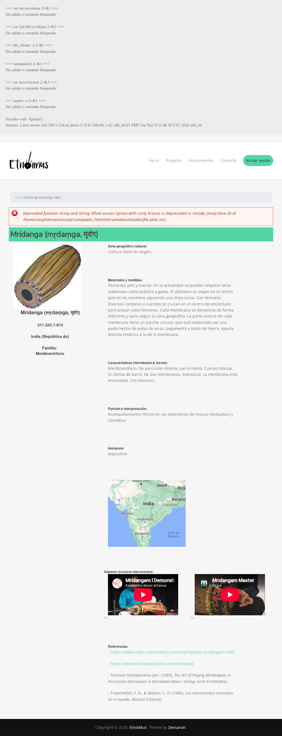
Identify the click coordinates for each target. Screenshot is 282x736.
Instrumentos (200, 160)
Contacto (228, 160)
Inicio (154, 160)
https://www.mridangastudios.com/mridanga (152, 663)
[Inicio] (141, 161)
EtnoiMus (138, 727)
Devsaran (177, 727)
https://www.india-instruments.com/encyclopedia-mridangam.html (172, 652)
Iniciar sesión (258, 160)
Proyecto (173, 160)
